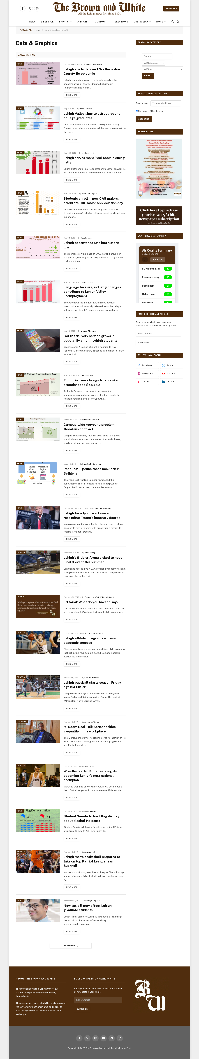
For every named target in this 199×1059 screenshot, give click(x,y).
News (32, 21)
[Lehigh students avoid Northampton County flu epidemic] (38, 73)
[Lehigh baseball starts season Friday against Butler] (38, 687)
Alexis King (90, 553)
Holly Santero (87, 375)
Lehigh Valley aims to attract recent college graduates (92, 116)
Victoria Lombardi (91, 420)
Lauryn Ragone (93, 901)
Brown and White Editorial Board (99, 597)
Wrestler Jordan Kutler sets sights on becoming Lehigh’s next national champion (92, 775)
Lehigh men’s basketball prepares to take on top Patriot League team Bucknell (92, 861)
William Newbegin (94, 64)
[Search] (177, 21)
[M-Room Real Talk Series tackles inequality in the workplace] (38, 731)
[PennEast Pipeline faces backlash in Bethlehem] (38, 473)
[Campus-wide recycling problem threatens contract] (38, 429)
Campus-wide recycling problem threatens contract (89, 427)
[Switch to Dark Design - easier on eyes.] (173, 21)
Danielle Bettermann (91, 464)
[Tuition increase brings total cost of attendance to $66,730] (38, 384)
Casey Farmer (87, 282)
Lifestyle (47, 21)
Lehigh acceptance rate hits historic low (92, 245)
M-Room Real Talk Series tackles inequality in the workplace (90, 729)
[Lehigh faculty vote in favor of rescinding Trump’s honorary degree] (38, 517)
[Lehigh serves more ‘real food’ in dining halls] (38, 162)
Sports (64, 21)
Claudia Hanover (91, 678)
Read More (71, 95)
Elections (121, 21)
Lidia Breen (89, 766)
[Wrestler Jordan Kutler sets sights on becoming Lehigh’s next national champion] (38, 775)
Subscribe (171, 8)
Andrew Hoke (90, 852)
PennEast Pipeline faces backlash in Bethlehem (92, 471)
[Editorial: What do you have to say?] (38, 606)
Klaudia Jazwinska (103, 508)
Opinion (82, 21)
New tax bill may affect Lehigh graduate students (88, 908)
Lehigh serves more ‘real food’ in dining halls (94, 160)
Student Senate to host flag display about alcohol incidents (91, 818)
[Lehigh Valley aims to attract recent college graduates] (38, 118)
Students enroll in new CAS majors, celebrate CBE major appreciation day (93, 201)
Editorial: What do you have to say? (91, 602)
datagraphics (26, 55)
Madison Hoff (88, 153)
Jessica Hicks (86, 109)
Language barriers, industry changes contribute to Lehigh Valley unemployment (92, 291)
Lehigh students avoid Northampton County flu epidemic (92, 71)
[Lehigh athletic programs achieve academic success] (38, 642)
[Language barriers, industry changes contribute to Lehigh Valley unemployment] (38, 291)
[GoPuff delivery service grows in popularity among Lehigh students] (38, 340)
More (159, 21)
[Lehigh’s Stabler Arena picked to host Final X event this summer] (38, 562)
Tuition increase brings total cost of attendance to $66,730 (92, 382)
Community (102, 21)
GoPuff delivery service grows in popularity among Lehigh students (90, 338)
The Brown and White (96, 1048)
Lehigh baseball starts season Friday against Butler (92, 685)
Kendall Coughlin (89, 193)
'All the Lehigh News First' (119, 1048)
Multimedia (141, 21)
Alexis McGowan (91, 722)
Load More (69, 945)
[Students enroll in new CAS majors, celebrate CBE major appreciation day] (38, 203)
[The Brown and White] (99, 8)
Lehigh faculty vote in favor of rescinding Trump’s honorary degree (92, 515)
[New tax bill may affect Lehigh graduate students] (38, 910)
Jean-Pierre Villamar (94, 633)
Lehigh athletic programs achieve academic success (90, 640)
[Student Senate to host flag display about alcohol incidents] (38, 820)
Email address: (143, 103)
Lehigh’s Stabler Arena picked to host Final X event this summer (93, 560)
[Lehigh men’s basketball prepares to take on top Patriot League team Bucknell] (38, 861)
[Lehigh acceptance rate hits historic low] (38, 247)
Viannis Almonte (88, 331)
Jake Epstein (86, 238)
